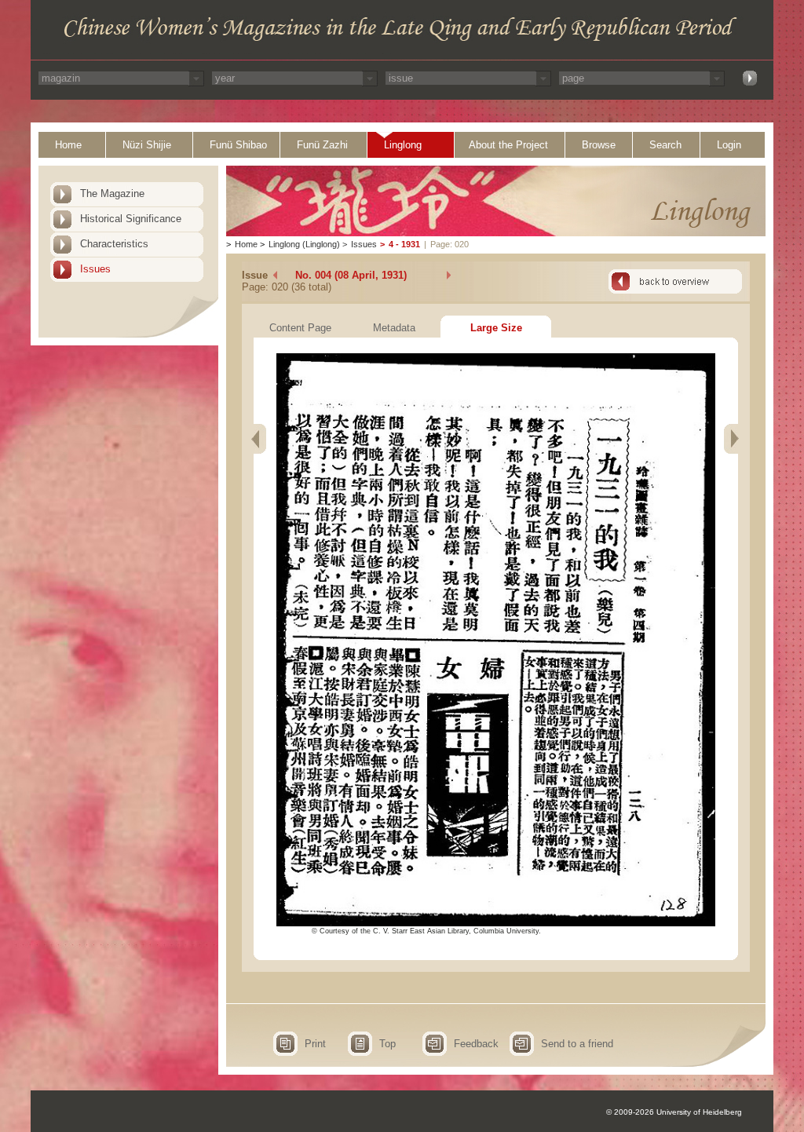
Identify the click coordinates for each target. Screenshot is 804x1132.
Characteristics (114, 244)
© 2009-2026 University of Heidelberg (674, 1112)
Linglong (403, 145)
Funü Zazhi (322, 145)
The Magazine (112, 193)
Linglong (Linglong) (304, 244)
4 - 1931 (404, 244)
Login (729, 145)
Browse (599, 145)
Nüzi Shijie (146, 145)
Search (665, 145)
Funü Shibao (238, 145)
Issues (95, 269)
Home (68, 145)
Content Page (300, 328)
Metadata (394, 328)
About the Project (508, 145)
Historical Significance (130, 219)
